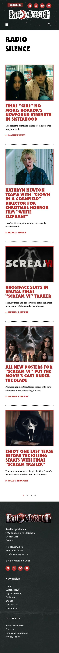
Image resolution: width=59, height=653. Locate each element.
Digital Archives (13, 593)
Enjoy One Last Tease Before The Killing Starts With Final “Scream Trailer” (29, 458)
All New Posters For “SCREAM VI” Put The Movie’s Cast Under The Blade (28, 373)
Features (10, 597)
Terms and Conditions (16, 633)
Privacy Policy (12, 636)
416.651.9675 (16, 547)
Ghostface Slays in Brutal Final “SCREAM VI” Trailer (28, 292)
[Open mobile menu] (6, 24)
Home (8, 586)
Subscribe (15, 5)
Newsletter (11, 604)
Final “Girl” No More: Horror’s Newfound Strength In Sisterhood (28, 112)
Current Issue (12, 590)
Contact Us (11, 608)
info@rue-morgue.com (17, 554)
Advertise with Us (14, 625)
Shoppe (9, 601)
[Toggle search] (49, 24)
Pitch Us (9, 629)
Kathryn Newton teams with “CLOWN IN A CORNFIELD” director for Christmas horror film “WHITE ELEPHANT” (27, 203)
